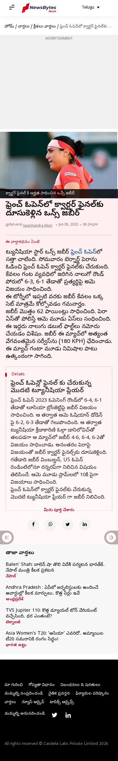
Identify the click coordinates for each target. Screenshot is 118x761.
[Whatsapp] (50, 525)
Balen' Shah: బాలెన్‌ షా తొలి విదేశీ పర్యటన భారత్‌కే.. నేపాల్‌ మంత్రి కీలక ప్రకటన (55, 568)
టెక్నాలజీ (13, 622)
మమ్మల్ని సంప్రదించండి (24, 694)
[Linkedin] (85, 525)
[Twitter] (67, 525)
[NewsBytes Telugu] (39, 8)
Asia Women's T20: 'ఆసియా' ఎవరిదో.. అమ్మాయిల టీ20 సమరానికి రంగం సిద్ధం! (54, 636)
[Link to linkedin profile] (68, 715)
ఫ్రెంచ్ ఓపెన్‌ (83, 252)
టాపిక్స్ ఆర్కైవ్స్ (62, 702)
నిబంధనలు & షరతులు (80, 685)
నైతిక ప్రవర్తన (59, 694)
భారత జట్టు (16, 645)
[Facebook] (33, 525)
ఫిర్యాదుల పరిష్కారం (92, 694)
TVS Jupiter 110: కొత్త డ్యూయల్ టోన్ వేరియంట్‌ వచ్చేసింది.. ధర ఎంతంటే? (51, 613)
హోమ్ (9, 27)
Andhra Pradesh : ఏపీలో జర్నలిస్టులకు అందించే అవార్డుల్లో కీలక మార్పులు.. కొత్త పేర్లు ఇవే (52, 591)
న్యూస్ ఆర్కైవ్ (33, 702)
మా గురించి (14, 685)
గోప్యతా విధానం (42, 685)
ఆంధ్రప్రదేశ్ (14, 599)
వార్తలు (24, 27)
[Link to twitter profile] (54, 715)
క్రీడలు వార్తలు (45, 27)
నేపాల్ (11, 576)
